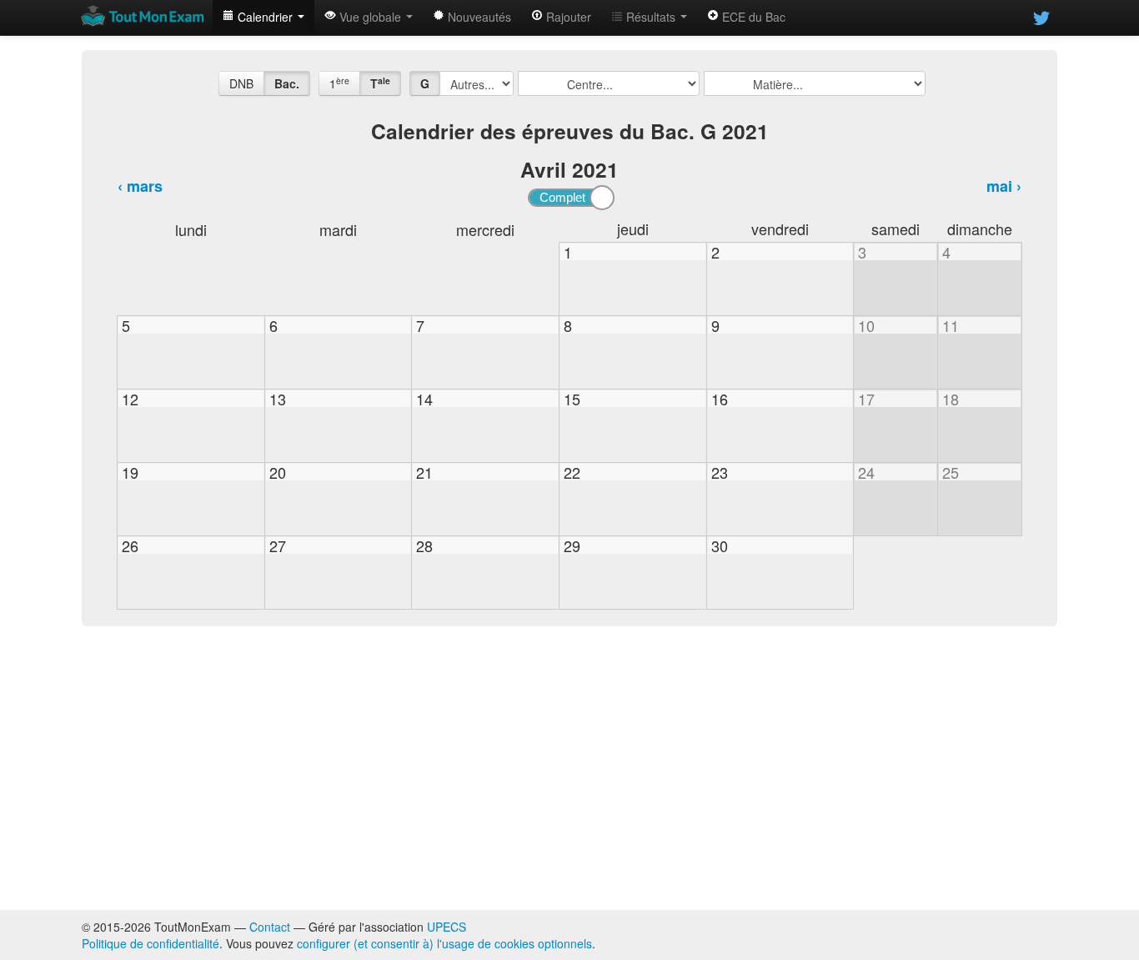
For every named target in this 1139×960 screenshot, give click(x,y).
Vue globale (370, 16)
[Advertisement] (569, 768)
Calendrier (265, 16)
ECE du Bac (752, 16)
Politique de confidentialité (150, 943)
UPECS (446, 926)
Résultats (651, 16)
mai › (1003, 186)
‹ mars (140, 186)
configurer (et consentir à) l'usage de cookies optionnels (444, 943)
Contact (269, 926)
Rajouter (567, 16)
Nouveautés (477, 16)
